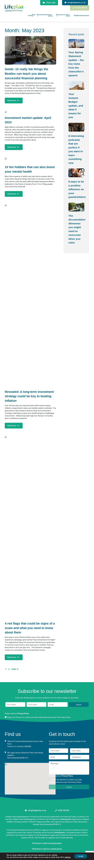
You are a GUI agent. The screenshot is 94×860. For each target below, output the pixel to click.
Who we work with (42, 14)
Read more (11, 100)
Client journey (50, 15)
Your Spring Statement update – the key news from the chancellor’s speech (76, 64)
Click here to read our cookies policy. (47, 849)
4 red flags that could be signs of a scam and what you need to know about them (30, 628)
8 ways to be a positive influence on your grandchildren (76, 189)
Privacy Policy (23, 713)
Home (30, 15)
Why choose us (60, 14)
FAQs (78, 15)
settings (67, 857)
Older (14, 669)
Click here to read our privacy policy (46, 843)
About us (33, 15)
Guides (82, 15)
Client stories (68, 15)
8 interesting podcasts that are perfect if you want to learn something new (76, 149)
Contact (86, 15)
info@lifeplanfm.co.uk (76, 3)
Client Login (50, 3)
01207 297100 (81, 8)
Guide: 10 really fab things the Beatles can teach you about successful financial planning (26, 74)
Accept (80, 856)
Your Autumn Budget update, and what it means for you (75, 106)
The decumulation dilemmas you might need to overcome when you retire (76, 229)
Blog (75, 15)
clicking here (66, 819)
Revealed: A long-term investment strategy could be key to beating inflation (29, 396)
